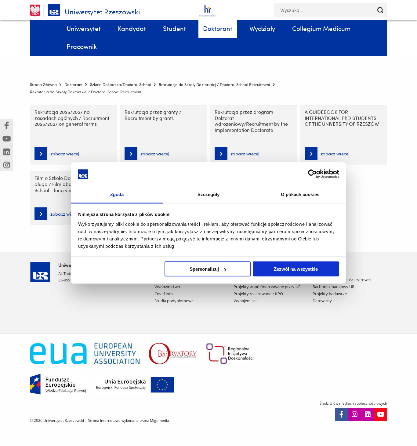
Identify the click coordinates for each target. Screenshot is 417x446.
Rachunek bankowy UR (333, 286)
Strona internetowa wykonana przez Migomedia (128, 420)
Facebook (341, 414)
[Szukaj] (380, 10)
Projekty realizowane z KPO (258, 293)
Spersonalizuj (204, 269)
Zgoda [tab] (117, 194)
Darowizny (322, 300)
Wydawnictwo (167, 286)
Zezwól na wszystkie (296, 269)
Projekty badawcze (330, 293)
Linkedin (367, 414)
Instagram (354, 414)
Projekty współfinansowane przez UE (267, 286)
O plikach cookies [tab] (300, 194)
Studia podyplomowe (174, 300)
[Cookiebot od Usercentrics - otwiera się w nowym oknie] (312, 174)
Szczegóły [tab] (209, 194)
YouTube (380, 414)
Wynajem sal (245, 300)
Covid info (163, 293)
